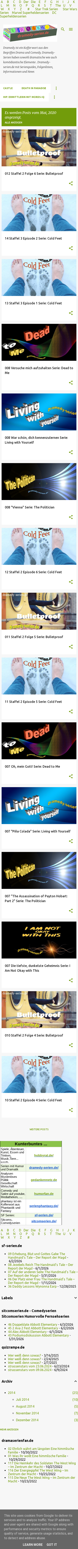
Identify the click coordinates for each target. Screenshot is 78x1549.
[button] (70, 183)
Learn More (33, 1545)
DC (54, 12)
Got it (52, 1545)
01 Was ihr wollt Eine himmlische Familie (37, 1456)
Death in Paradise (34, 88)
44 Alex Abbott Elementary (27, 1332)
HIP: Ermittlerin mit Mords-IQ (23, 97)
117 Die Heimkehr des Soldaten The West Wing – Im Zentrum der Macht (42, 1465)
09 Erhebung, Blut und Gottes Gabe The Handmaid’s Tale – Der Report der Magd (37, 1255)
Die (33, 2)
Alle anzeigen (13, 122)
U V (67, 5)
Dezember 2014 (27, 1420)
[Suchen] (62, 29)
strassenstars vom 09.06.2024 (29, 1370)
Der (26, 2)
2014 (11, 1393)
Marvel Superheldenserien (30, 12)
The (58, 5)
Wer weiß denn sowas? (24, 1355)
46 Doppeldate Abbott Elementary (32, 1324)
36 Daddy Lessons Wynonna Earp (32, 1286)
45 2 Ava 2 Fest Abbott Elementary (33, 1328)
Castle (8, 88)
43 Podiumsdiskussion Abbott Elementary (38, 1335)
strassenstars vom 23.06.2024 (29, 1366)
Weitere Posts (39, 1129)
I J (66, 2)
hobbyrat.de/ (43, 1155)
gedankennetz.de (44, 1180)
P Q (30, 5)
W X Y (9, 9)
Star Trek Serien (46, 9)
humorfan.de (44, 1193)
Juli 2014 (22, 1399)
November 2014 (27, 1413)
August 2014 (25, 1406)
